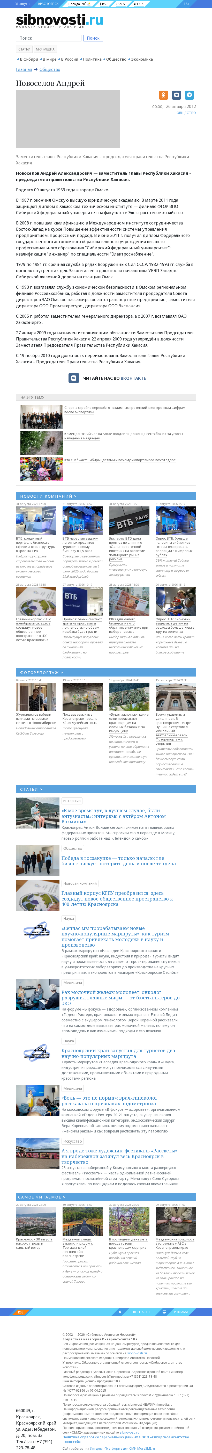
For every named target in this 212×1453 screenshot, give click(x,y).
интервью (72, 800)
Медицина (72, 982)
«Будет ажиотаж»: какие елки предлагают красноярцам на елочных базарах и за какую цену (129, 722)
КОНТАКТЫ (141, 1312)
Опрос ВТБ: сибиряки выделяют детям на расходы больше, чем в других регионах (175, 625)
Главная (24, 69)
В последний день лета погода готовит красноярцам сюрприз (128, 1243)
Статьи (24, 49)
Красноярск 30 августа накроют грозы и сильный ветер (34, 1243)
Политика (92, 59)
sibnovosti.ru (137, 1353)
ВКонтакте (133, 378)
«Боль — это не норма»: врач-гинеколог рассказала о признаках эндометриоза (109, 1101)
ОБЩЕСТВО (186, 112)
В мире (49, 59)
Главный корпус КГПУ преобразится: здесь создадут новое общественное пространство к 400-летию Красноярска (33, 629)
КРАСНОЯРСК (48, 4)
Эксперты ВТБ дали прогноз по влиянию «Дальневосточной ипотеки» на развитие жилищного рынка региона (127, 548)
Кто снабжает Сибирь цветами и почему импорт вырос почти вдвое (120, 459)
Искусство (72, 1141)
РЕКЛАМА (181, 1312)
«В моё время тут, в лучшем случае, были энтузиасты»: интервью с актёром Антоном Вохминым (114, 816)
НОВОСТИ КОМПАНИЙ (48, 496)
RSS (21, 1312)
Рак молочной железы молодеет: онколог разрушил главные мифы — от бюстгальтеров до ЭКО (121, 997)
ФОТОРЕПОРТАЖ (41, 672)
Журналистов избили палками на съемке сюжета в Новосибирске (36, 718)
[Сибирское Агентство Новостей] (59, 19)
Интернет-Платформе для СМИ (113, 1448)
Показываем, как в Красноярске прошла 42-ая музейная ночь (80, 718)
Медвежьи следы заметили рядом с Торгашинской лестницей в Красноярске (78, 1247)
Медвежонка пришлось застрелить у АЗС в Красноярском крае (175, 1243)
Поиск (93, 38)
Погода (74, 4)
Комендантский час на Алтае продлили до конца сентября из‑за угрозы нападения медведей (123, 435)
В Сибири (29, 59)
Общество (116, 59)
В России (69, 59)
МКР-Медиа (45, 49)
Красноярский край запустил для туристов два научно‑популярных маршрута (118, 1053)
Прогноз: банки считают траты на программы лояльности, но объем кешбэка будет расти (82, 625)
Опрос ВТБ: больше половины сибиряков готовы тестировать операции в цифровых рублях (174, 546)
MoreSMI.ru (146, 1448)
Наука (68, 918)
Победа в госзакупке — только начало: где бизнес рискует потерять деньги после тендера (119, 861)
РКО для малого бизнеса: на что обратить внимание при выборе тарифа (128, 625)
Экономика (142, 59)
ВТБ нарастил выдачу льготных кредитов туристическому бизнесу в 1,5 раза (80, 544)
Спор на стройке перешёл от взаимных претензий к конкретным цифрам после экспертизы (124, 409)
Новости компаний (80, 883)
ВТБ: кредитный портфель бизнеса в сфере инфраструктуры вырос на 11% (35, 544)
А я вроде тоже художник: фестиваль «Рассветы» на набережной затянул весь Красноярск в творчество (120, 1156)
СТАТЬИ (31, 789)
